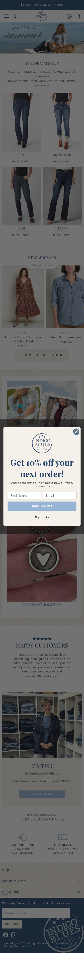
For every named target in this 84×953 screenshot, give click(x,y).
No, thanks (42, 517)
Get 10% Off (42, 506)
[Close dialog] (76, 432)
